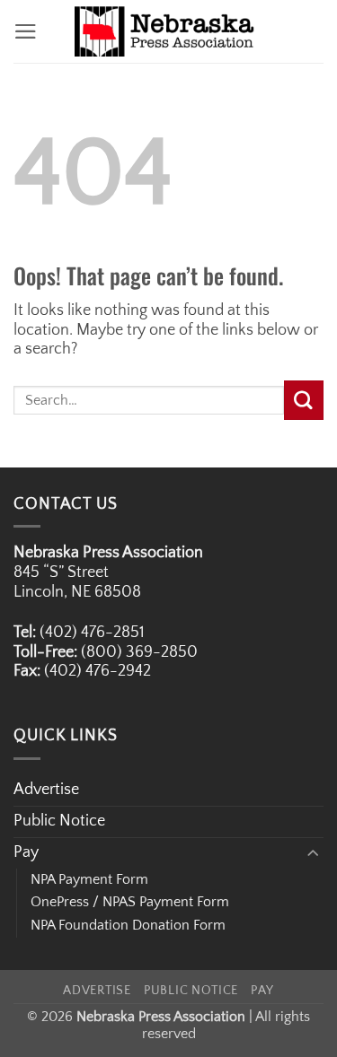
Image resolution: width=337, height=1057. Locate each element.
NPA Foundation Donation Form (128, 925)
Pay (26, 852)
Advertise (46, 790)
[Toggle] (313, 854)
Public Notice (59, 821)
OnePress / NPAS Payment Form (130, 902)
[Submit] (304, 399)
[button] (25, 31)
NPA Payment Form (89, 879)
